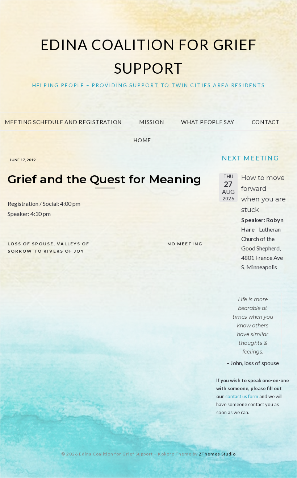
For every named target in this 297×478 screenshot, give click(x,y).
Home (142, 140)
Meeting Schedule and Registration (63, 122)
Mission (151, 122)
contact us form (241, 396)
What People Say (207, 122)
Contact (266, 122)
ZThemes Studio (217, 454)
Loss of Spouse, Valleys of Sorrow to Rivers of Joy (48, 247)
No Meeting (184, 243)
